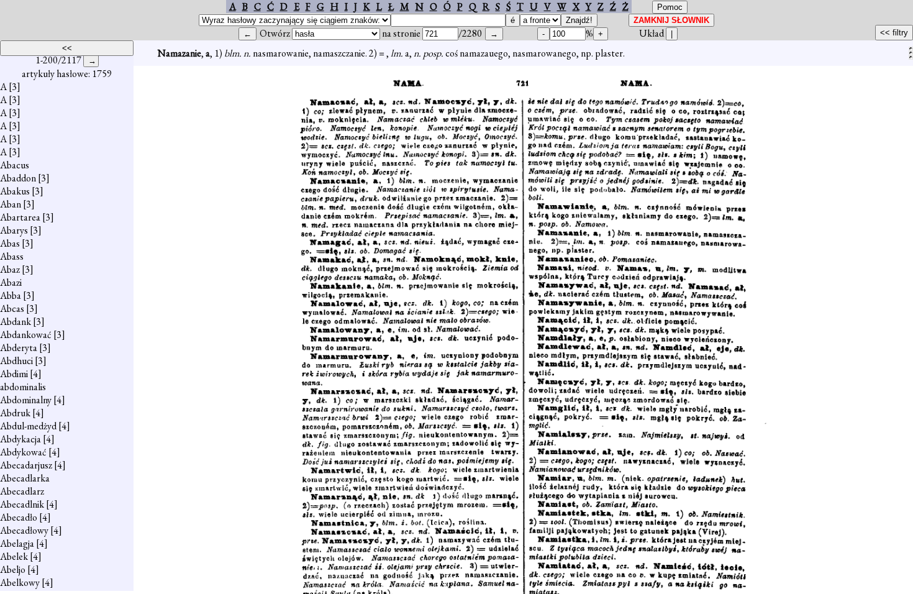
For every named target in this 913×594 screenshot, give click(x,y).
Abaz (10, 269)
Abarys (14, 230)
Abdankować (26, 334)
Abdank (15, 321)
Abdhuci (16, 360)
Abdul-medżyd (28, 425)
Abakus (15, 191)
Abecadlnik (22, 504)
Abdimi (14, 373)
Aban (10, 204)
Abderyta (18, 347)
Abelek (14, 556)
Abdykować (23, 452)
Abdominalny (26, 399)
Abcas (12, 308)
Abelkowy (20, 582)
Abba (10, 295)
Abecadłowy (24, 530)
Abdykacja (20, 439)
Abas (10, 243)
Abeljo (12, 569)
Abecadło (18, 517)
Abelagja (17, 543)
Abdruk (15, 412)
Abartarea (20, 217)
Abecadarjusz (26, 465)
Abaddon (18, 178)
